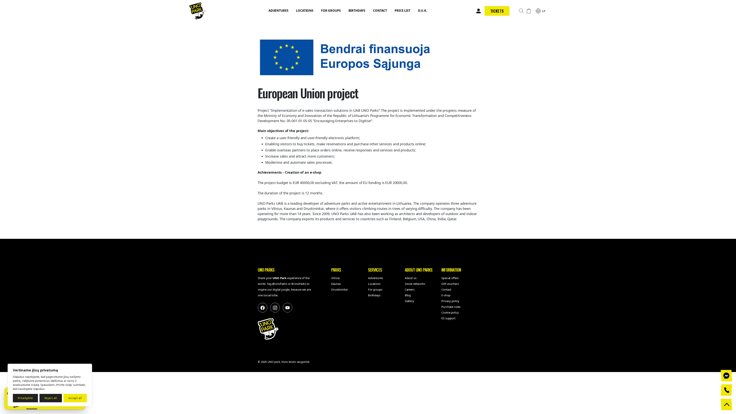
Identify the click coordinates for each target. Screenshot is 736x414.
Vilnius (335, 278)
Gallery (409, 301)
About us (410, 278)
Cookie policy (450, 312)
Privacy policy (450, 301)
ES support (448, 318)
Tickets (497, 11)
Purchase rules (450, 307)
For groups (331, 10)
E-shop (445, 295)
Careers (410, 289)
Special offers (450, 278)
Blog (408, 295)
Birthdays (357, 10)
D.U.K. (422, 10)
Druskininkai (339, 289)
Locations (304, 10)
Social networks (415, 284)
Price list (402, 10)
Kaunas (336, 284)
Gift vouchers (450, 284)
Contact (380, 10)
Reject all (50, 398)
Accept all (75, 398)
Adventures (278, 10)
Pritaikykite (25, 398)
